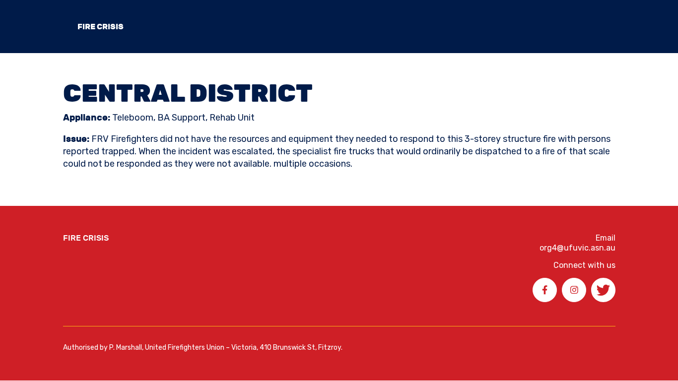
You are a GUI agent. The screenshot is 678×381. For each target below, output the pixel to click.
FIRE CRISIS (100, 26)
